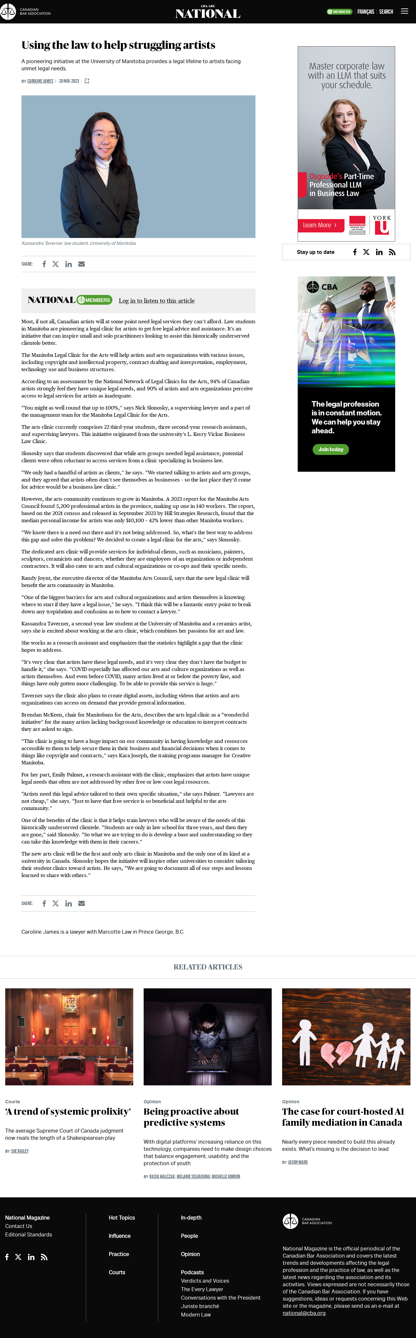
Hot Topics (122, 1218)
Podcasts (192, 1272)
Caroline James (40, 81)
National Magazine (27, 1218)
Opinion (152, 1101)
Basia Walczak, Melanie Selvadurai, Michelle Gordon (195, 1176)
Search (386, 12)
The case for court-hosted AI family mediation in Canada (343, 1118)
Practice (119, 1254)
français (366, 12)
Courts (12, 1101)
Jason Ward (298, 1162)
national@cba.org (304, 1313)
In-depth (191, 1218)
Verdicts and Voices (205, 1281)
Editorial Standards (28, 1235)
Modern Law (196, 1315)
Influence (120, 1236)
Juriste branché (200, 1306)
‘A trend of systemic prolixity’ (68, 1112)
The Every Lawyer (202, 1289)
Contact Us (18, 1226)
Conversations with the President (221, 1298)
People (189, 1236)
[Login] (87, 81)
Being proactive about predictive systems (191, 1118)
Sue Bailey (20, 1151)
